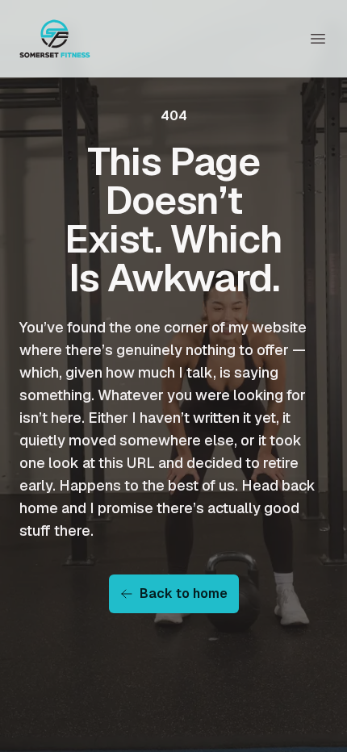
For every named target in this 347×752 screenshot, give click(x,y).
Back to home (184, 593)
